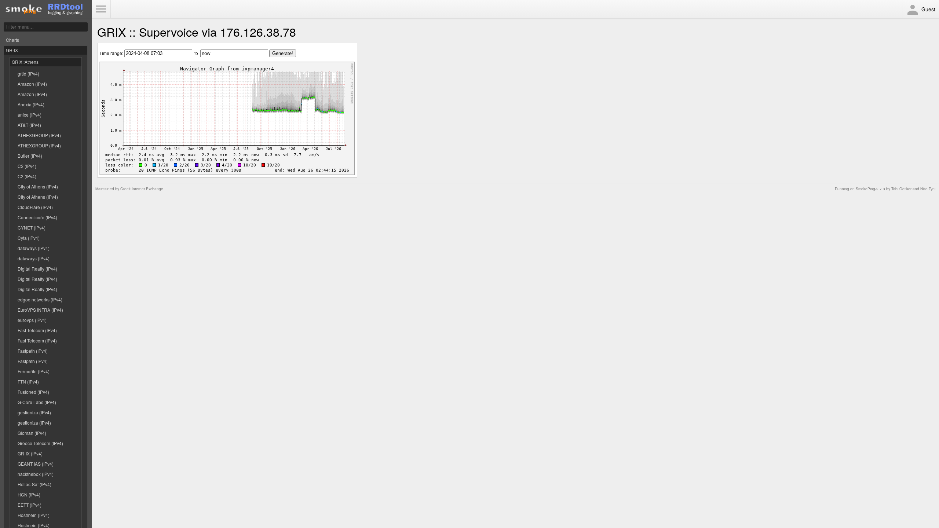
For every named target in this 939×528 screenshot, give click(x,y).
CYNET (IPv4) (31, 227)
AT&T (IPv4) (29, 125)
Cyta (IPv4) (29, 238)
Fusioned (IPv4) (33, 392)
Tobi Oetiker (901, 188)
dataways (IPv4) (34, 248)
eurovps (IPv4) (32, 320)
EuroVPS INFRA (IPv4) (40, 310)
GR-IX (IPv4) (30, 453)
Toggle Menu (101, 9)
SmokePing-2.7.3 (870, 188)
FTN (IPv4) (28, 381)
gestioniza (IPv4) (34, 412)
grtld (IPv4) (28, 73)
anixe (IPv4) (29, 114)
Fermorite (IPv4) (34, 371)
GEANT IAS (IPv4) (36, 464)
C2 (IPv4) (27, 166)
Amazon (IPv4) (32, 84)
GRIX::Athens (25, 62)
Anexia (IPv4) (31, 104)
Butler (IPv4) (30, 156)
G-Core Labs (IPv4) (37, 402)
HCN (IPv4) (29, 494)
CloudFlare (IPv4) (35, 207)
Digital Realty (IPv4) (37, 268)
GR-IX (12, 50)
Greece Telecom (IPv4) (40, 443)
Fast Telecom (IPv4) (37, 330)
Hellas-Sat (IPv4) (34, 484)
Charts (12, 40)
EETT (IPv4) (29, 505)
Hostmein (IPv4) (34, 515)
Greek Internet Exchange (141, 188)
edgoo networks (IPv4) (40, 299)
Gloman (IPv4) (32, 433)
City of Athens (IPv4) (38, 186)
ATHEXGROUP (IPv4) (39, 135)
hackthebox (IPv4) (36, 474)
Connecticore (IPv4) (37, 217)
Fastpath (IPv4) (33, 351)
